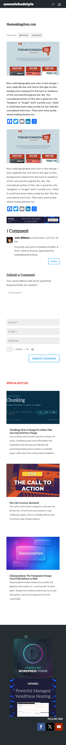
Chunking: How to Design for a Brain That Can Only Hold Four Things (31, 431)
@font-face (23, 35)
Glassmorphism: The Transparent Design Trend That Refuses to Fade (30, 577)
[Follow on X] (50, 727)
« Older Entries (17, 610)
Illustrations (36, 35)
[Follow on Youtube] (59, 727)
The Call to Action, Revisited (24, 502)
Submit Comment (44, 358)
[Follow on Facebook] (41, 727)
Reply (54, 261)
